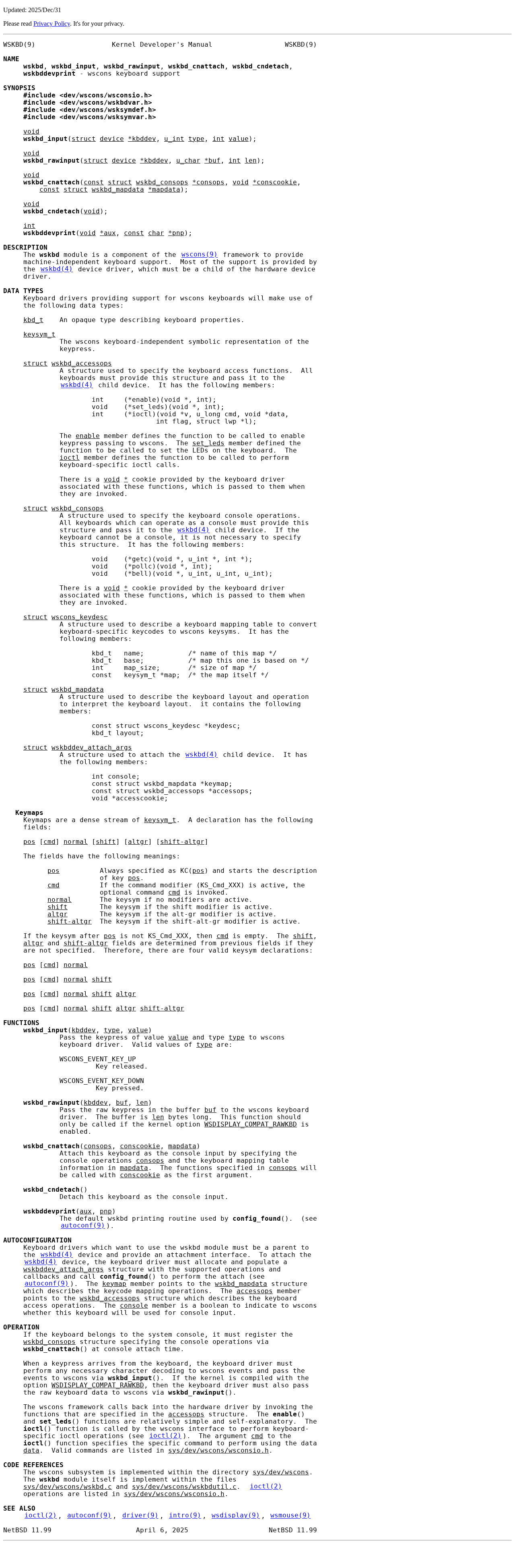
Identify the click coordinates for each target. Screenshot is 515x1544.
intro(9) (185, 1515)
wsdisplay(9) (236, 1515)
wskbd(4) (57, 269)
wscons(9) (199, 254)
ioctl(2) (165, 1436)
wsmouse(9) (290, 1515)
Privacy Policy (51, 23)
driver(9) (140, 1515)
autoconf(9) (83, 1226)
